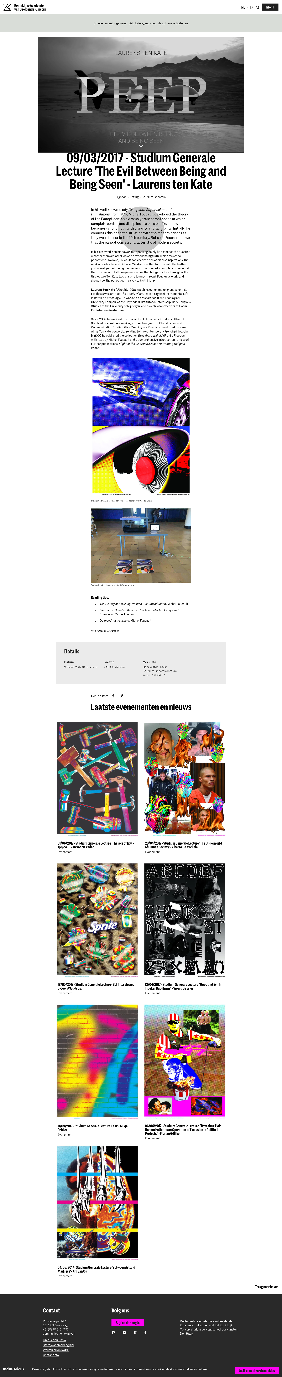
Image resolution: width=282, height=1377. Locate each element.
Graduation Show (54, 1340)
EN (252, 7)
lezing (134, 197)
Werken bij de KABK (56, 1349)
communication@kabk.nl (59, 1333)
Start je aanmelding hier (58, 1344)
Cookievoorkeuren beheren (190, 1369)
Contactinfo (51, 1354)
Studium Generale (154, 197)
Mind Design (113, 630)
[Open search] (258, 7)
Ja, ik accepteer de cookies (257, 1370)
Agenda (121, 197)
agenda (146, 23)
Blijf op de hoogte (128, 1322)
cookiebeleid (163, 1369)
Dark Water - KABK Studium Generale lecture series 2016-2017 (160, 671)
